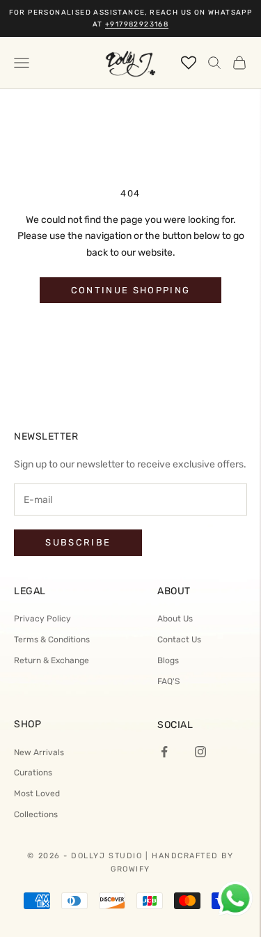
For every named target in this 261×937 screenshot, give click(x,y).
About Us (175, 619)
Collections (36, 814)
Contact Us (179, 639)
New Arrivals (39, 752)
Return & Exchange (51, 660)
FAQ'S (168, 681)
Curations (33, 772)
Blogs (168, 660)
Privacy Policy (42, 619)
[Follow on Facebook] (164, 752)
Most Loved (37, 793)
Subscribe (78, 542)
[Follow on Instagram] (200, 752)
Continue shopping (131, 290)
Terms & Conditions (52, 639)
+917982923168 (136, 24)
